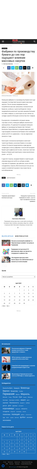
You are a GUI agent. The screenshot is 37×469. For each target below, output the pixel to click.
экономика (7, 420)
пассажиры (18, 411)
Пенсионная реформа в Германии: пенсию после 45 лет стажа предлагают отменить (22, 350)
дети (9, 406)
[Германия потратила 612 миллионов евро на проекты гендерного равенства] (6, 251)
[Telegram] (27, 185)
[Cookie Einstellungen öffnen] (3, 467)
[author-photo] (18, 216)
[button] (3, 41)
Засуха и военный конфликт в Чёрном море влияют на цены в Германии (22, 243)
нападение (6, 411)
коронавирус (8, 408)
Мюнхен (5, 397)
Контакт (11, 464)
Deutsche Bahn (8, 388)
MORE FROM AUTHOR (21, 236)
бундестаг (22, 402)
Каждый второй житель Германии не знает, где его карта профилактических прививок (27, 198)
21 (14, 300)
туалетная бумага (11, 177)
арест (28, 400)
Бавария (17, 388)
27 (9, 303)
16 (24, 296)
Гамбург (21, 391)
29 (19, 303)
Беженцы (25, 388)
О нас (4, 462)
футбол (22, 417)
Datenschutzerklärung (27, 462)
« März (4, 306)
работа (22, 414)
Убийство (30, 397)
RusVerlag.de (13, 467)
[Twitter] (13, 68)
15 (19, 296)
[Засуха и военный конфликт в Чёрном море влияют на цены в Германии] (6, 243)
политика (6, 414)
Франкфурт (5, 400)
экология (29, 417)
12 (4, 296)
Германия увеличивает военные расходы (8, 196)
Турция (25, 397)
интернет (21, 405)
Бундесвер (14, 391)
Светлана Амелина (8, 63)
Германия (8, 394)
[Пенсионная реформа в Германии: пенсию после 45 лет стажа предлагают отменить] (6, 351)
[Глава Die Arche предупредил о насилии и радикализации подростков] (6, 368)
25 (33, 300)
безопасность (14, 403)
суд (4, 417)
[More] (33, 68)
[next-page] (5, 266)
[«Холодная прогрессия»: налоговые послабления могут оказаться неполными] (6, 260)
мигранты (24, 408)
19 (4, 300)
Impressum (17, 462)
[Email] (24, 68)
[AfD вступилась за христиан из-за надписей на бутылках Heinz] (6, 359)
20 (9, 300)
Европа (18, 394)
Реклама (17, 464)
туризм (12, 417)
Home (3, 45)
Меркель (25, 394)
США (20, 397)
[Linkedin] (20, 68)
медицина (17, 408)
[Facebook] (9, 68)
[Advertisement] (18, 19)
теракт (7, 417)
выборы (28, 403)
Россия (15, 397)
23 (24, 300)
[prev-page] (3, 266)
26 (4, 303)
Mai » (8, 306)
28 (14, 303)
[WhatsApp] (16, 68)
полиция (16, 414)
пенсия (24, 411)
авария (23, 400)
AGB (7, 464)
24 (28, 300)
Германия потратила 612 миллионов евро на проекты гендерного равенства (21, 251)
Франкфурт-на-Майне (14, 400)
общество (12, 411)
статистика (28, 414)
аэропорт (5, 403)
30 (24, 303)
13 (9, 296)
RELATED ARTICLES (7, 236)
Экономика (9, 45)
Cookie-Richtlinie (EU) (26, 464)
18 (33, 296)
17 (28, 296)
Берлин (6, 391)
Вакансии (10, 462)
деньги (5, 405)
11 (33, 293)
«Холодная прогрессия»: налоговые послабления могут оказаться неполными (22, 259)
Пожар (10, 397)
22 (19, 300)
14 (14, 296)
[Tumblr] (28, 68)
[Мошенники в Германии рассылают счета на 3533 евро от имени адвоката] (6, 376)
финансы (17, 417)
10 (28, 293)
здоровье (14, 405)
